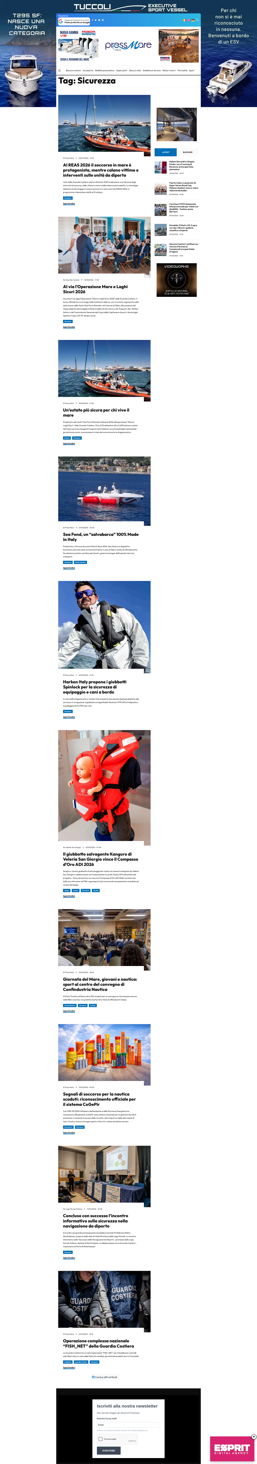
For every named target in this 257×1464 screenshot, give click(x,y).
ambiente (67, 1362)
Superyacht (121, 70)
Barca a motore (73, 70)
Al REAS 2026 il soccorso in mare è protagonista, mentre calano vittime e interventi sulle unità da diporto (101, 170)
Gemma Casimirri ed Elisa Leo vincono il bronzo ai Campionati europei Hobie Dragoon (183, 248)
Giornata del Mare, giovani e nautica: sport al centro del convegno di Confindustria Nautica (100, 984)
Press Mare (69, 158)
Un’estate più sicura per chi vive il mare (96, 412)
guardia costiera (81, 1362)
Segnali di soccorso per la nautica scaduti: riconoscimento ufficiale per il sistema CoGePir (99, 1099)
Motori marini (169, 70)
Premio (75, 890)
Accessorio (88, 70)
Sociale (95, 890)
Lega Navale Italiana (74, 1209)
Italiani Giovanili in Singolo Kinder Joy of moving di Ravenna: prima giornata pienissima (181, 165)
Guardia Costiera (73, 280)
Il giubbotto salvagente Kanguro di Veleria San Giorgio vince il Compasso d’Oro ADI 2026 (100, 859)
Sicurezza (67, 198)
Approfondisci (69, 203)
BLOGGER (187, 152)
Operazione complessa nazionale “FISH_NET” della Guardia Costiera (98, 1343)
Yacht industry (80, 562)
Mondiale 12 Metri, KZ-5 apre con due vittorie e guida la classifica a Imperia (183, 228)
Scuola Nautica (69, 1005)
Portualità (182, 70)
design (66, 890)
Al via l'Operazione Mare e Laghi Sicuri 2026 (95, 289)
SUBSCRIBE (108, 1451)
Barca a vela (135, 70)
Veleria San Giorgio (73, 847)
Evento (66, 438)
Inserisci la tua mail (106, 1418)
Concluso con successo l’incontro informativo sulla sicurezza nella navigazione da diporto (95, 1221)
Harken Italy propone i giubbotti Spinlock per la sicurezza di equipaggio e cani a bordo (94, 687)
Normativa (68, 1127)
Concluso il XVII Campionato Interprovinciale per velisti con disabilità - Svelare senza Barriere (183, 208)
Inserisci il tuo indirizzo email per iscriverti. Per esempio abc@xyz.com (122, 1430)
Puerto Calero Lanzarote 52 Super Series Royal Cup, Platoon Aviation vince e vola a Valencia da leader (183, 186)
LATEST (165, 152)
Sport (191, 70)
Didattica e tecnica (152, 70)
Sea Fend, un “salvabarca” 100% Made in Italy (101, 537)
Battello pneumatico (104, 70)
